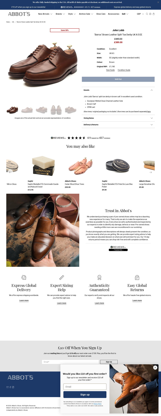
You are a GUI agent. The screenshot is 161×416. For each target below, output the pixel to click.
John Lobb (118, 30)
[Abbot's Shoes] (19, 14)
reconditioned (123, 227)
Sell (123, 14)
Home (8, 22)
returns (91, 240)
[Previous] (10, 172)
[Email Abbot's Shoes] (8, 388)
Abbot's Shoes (16, 406)
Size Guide (110, 70)
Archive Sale (84, 14)
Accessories (113, 14)
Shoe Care (100, 14)
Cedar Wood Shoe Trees (74, 184)
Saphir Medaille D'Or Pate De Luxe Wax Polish (117, 185)
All (13, 22)
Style (70, 14)
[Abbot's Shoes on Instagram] (13, 388)
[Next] (150, 172)
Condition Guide (124, 70)
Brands (59, 14)
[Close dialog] (155, 367)
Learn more (24, 300)
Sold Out (118, 79)
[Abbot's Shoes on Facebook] (10, 388)
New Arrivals (43, 14)
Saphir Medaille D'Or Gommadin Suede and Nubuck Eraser (43, 185)
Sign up (85, 394)
